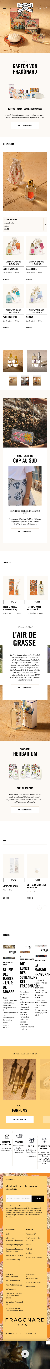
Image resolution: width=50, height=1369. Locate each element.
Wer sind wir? (31, 1234)
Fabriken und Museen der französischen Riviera (14, 1296)
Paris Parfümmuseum (14, 1285)
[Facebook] (22, 1325)
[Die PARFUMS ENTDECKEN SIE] (20, 1079)
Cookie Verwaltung (13, 1260)
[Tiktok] (29, 1325)
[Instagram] (18, 1325)
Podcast (29, 1249)
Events (28, 1245)
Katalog (29, 1253)
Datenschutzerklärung (14, 1255)
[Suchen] (10, 7)
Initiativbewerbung (33, 1282)
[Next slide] (45, 908)
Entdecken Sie (25, 688)
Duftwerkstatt (11, 1289)
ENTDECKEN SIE (25, 126)
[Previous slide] (39, 908)
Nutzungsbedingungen (14, 1245)
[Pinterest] (26, 1325)
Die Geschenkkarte (13, 1281)
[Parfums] (20, 1079)
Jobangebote (30, 1287)
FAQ (7, 1234)
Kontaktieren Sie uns (34, 1257)
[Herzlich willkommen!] (25, 7)
